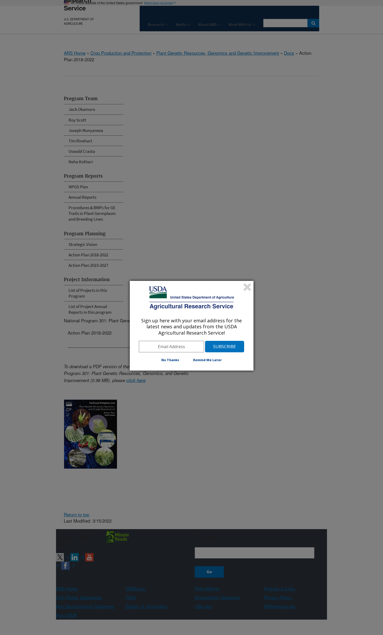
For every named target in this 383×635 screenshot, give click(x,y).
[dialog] (192, 326)
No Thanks (170, 360)
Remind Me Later (207, 360)
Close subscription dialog (247, 287)
